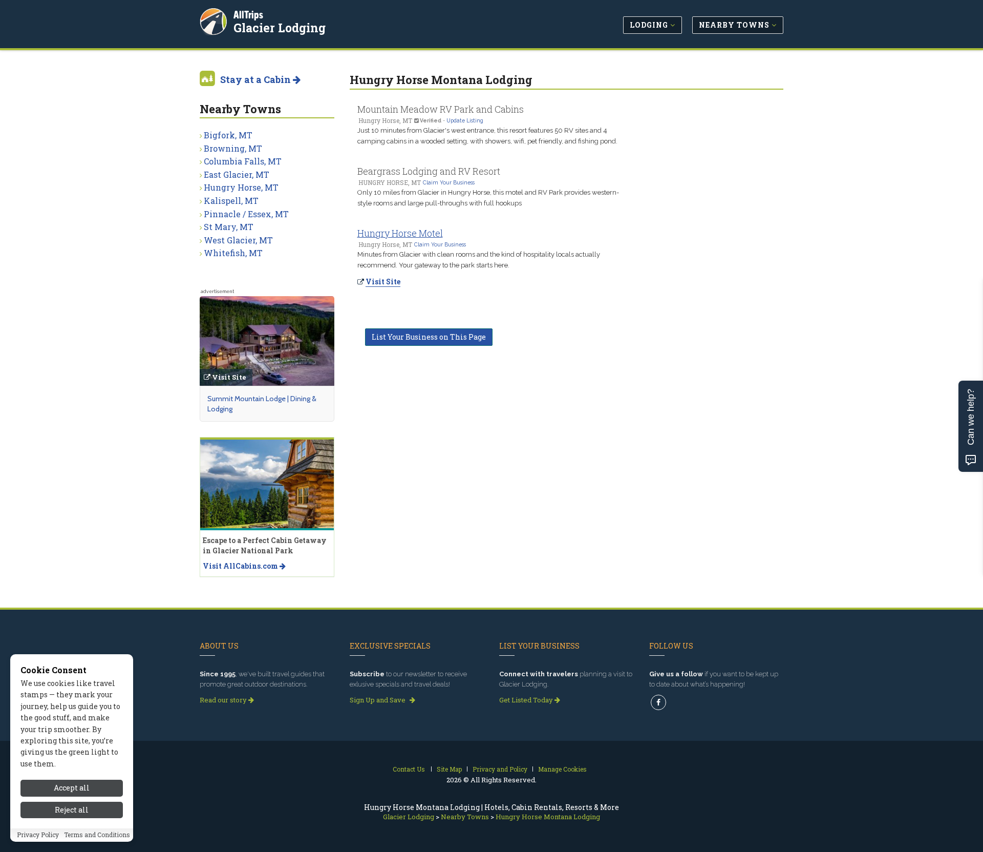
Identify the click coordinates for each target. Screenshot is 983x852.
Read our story (224, 699)
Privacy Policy (38, 835)
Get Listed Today (526, 699)
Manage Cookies (562, 769)
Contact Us (409, 769)
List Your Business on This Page (429, 337)
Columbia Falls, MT (243, 161)
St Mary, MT (228, 226)
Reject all (72, 810)
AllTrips (248, 14)
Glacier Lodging (279, 27)
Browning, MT (233, 148)
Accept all (72, 788)
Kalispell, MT (231, 200)
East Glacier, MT (236, 174)
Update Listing (464, 120)
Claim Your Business (449, 182)
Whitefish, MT (233, 252)
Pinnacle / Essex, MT (246, 214)
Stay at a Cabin (256, 79)
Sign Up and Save (378, 699)
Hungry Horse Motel (400, 233)
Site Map (449, 769)
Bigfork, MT (228, 135)
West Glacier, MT (238, 240)
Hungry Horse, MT (241, 187)
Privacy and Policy (500, 769)
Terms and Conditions (97, 835)
